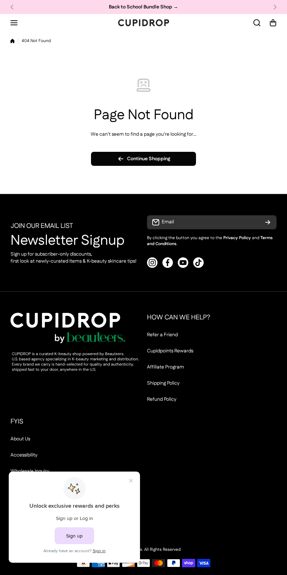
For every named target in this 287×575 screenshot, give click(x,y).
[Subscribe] (267, 222)
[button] (14, 7)
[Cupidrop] (143, 23)
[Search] (257, 22)
